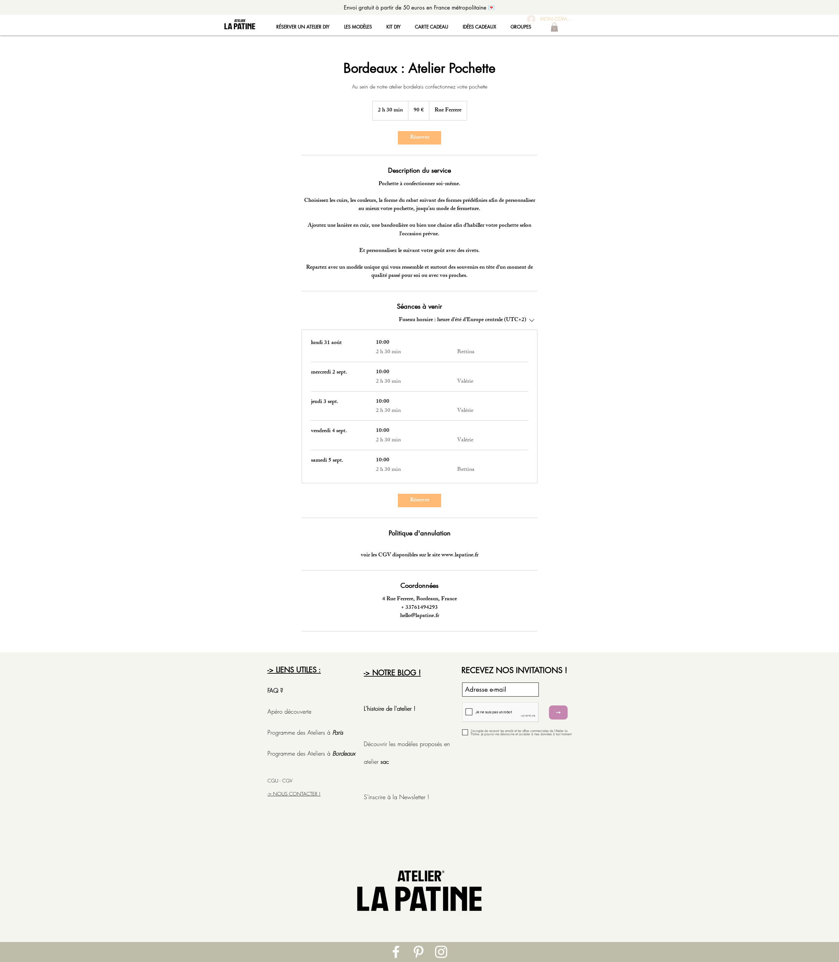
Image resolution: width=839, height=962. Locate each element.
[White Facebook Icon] (396, 952)
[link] (419, 137)
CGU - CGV (279, 781)
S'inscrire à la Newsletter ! (396, 797)
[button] (554, 27)
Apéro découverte (290, 711)
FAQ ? (275, 690)
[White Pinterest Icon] (418, 952)
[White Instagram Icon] (441, 952)
